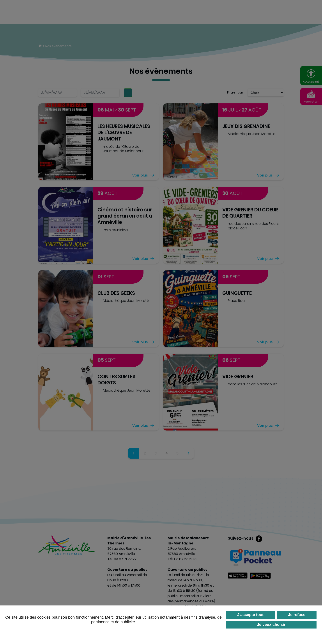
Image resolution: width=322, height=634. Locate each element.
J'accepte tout (250, 614)
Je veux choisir (271, 624)
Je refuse (296, 614)
